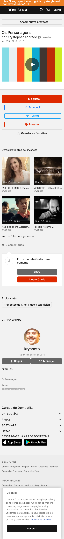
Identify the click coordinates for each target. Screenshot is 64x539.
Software (9, 425)
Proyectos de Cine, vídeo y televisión (27, 304)
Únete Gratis (37, 279)
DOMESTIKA (17, 10)
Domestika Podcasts (12, 471)
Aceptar (32, 528)
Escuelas (54, 466)
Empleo (25, 466)
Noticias (29, 485)
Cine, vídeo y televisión (14, 389)
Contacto (18, 485)
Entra (37, 271)
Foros (34, 466)
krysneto (31, 150)
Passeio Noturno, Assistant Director (43, 228)
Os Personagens (9, 379)
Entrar (57, 9)
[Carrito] (48, 10)
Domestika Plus (31, 471)
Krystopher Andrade (29, 37)
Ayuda (44, 485)
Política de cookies (41, 519)
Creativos (43, 466)
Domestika (7, 485)
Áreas (6, 419)
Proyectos (15, 466)
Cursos (5, 466)
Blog (36, 485)
